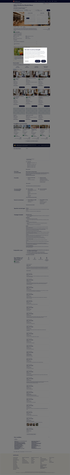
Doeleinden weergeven (27, 61)
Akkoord (43, 61)
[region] (35, 56)
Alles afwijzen (38, 61)
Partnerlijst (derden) (26, 58)
